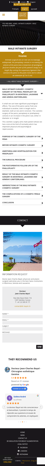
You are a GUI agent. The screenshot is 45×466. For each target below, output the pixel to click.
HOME (15, 23)
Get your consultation (7, 460)
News (22, 435)
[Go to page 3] (24, 421)
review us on (18, 388)
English (25, 9)
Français (15, 9)
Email (5, 320)
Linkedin (23, 2)
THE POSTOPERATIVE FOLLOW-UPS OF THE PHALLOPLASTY (20, 166)
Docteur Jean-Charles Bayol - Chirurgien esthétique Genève (26, 371)
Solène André (20, 396)
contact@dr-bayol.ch (22, 306)
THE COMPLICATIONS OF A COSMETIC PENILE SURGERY (21, 195)
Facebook (14, 2)
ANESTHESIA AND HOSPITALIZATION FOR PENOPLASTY (19, 152)
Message (6, 332)
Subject (5, 326)
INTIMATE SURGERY (24, 23)
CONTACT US (22, 438)
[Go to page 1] (20, 421)
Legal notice (23, 444)
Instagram (32, 2)
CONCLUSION (8, 202)
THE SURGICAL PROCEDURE (13, 159)
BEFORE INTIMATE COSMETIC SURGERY (18, 145)
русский (34, 9)
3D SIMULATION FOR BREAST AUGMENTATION (22, 441)
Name (5, 314)
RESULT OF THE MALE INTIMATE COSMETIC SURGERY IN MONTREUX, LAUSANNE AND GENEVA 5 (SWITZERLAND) (20, 177)
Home (22, 432)
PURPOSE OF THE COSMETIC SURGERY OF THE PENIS (21, 137)
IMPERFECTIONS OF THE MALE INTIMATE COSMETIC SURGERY (19, 186)
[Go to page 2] (22, 421)
